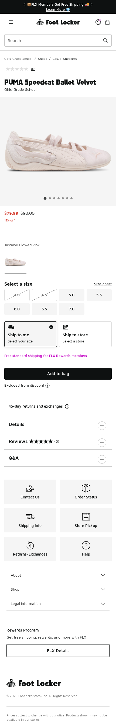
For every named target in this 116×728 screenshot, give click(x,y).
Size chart (103, 284)
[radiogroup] (58, 334)
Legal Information (26, 603)
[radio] (30, 334)
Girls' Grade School (18, 59)
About (16, 575)
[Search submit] (105, 40)
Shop (15, 589)
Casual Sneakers (65, 59)
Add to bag (58, 373)
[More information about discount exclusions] (47, 385)
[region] (58, 7)
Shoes (42, 59)
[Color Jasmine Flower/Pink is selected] (15, 262)
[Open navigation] (10, 22)
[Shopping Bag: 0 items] (107, 22)
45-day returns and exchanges (36, 406)
